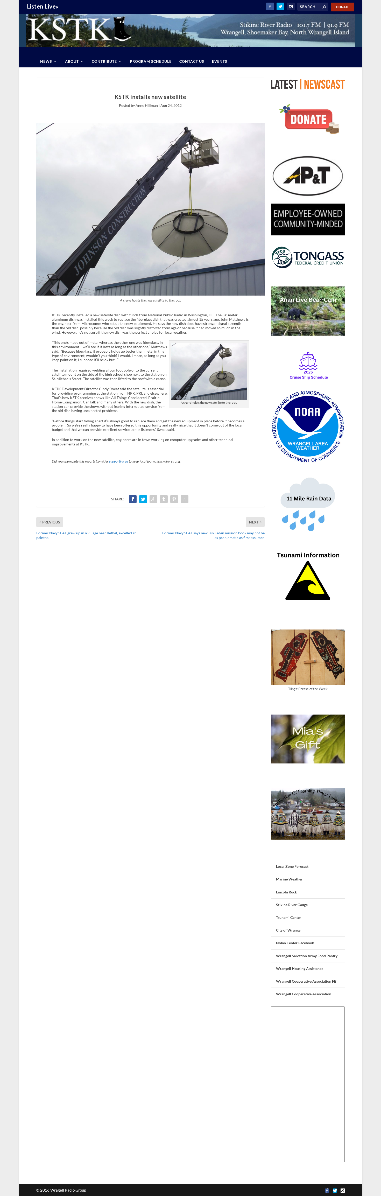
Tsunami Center (288, 917)
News (46, 61)
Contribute (104, 61)
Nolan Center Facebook (295, 943)
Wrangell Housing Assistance (299, 968)
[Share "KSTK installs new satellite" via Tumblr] (164, 499)
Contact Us (191, 61)
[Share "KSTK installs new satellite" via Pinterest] (174, 499)
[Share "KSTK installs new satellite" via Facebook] (133, 499)
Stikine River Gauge (292, 905)
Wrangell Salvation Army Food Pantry (306, 956)
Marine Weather (289, 879)
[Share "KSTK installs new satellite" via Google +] (153, 499)
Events (219, 61)
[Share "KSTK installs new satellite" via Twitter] (143, 499)
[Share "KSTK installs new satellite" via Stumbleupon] (184, 499)
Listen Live (41, 6)
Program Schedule (151, 61)
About (72, 61)
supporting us (118, 461)
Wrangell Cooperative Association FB (306, 981)
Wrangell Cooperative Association (303, 994)
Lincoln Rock (286, 892)
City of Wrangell (289, 930)
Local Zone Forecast (292, 866)
